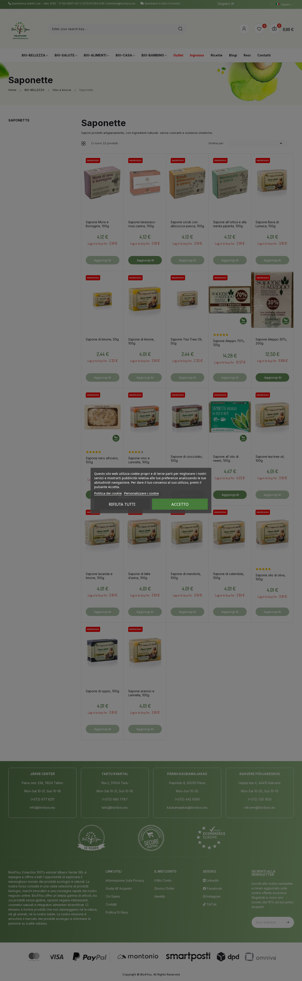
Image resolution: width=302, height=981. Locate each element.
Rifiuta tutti (122, 504)
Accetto (180, 504)
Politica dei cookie (108, 493)
